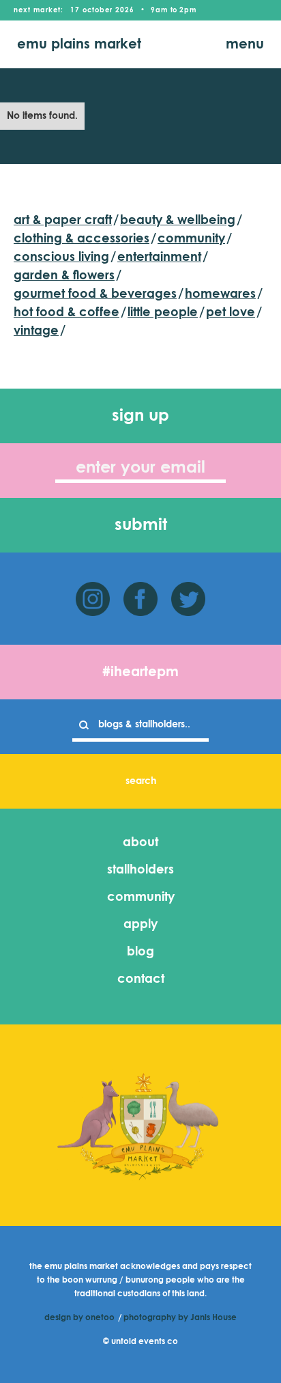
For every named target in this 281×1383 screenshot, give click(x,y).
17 (75, 10)
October (98, 10)
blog (140, 952)
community (141, 897)
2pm (187, 10)
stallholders (140, 870)
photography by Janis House (180, 1318)
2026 (124, 10)
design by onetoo (79, 1318)
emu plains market (79, 44)
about (140, 843)
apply (140, 925)
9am (159, 10)
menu (245, 44)
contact (140, 979)
